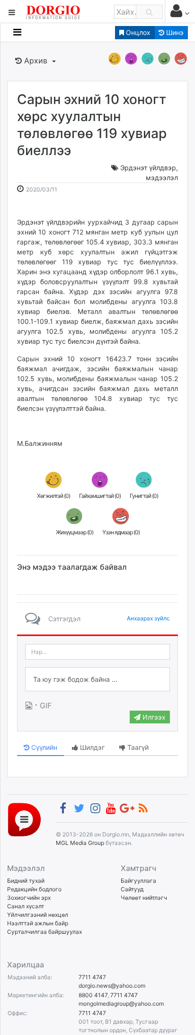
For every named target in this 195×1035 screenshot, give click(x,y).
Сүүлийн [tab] (43, 747)
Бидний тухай (25, 880)
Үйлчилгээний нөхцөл (37, 914)
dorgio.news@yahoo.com (112, 985)
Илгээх (153, 717)
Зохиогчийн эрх (29, 897)
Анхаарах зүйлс (148, 618)
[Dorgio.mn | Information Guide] (24, 819)
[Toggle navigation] (17, 32)
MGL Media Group (80, 842)
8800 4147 (93, 995)
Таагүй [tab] (137, 747)
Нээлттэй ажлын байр (37, 923)
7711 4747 (92, 977)
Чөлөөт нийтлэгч (144, 897)
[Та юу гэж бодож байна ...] (97, 679)
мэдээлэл (162, 178)
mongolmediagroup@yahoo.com (121, 1003)
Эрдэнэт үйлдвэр (148, 168)
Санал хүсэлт (25, 906)
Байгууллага (138, 880)
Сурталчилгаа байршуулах (44, 931)
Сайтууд (132, 889)
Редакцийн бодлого (34, 889)
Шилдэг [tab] (91, 747)
